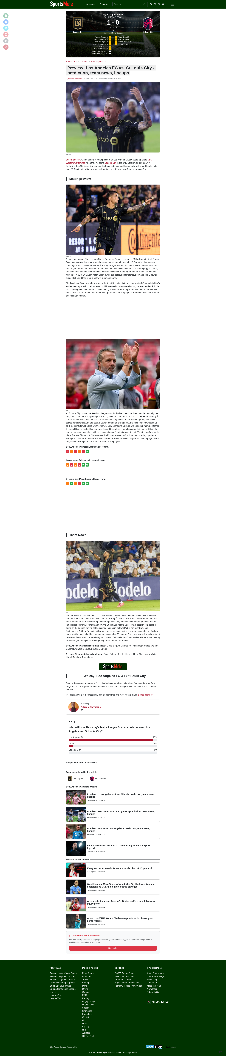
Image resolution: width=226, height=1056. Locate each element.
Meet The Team (154, 986)
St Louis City (148, 32)
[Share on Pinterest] (6, 47)
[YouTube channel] (163, 4)
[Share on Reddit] (6, 34)
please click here (146, 695)
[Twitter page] (155, 4)
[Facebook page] (151, 4)
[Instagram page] (159, 4)
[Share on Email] (6, 40)
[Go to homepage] (61, 4)
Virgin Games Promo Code (127, 983)
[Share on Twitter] (6, 28)
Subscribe (113, 948)
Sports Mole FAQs (155, 976)
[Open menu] (172, 4)
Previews (104, 4)
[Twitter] (82, 710)
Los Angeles (78, 32)
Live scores (90, 4)
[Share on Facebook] (6, 22)
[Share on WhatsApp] (6, 15)
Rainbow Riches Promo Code (128, 986)
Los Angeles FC (73, 160)
